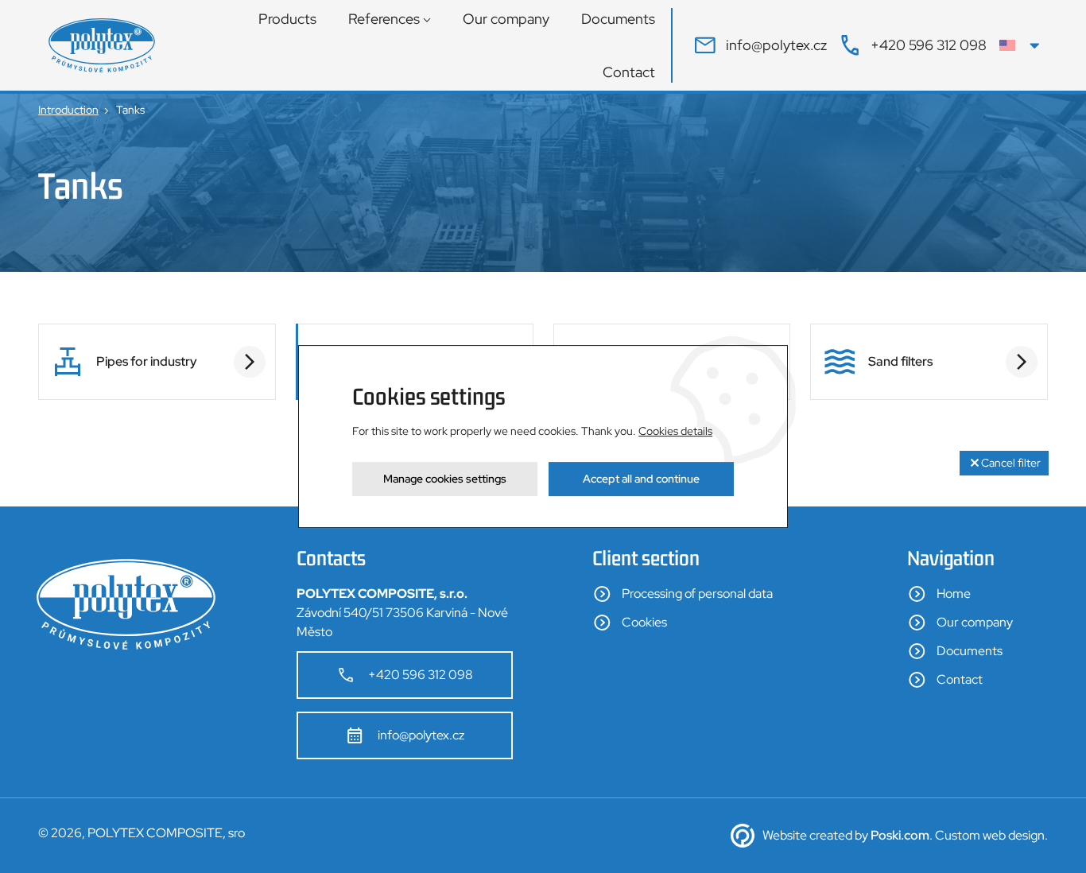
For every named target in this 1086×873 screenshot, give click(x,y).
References (384, 19)
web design (1014, 835)
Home (954, 593)
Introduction (68, 110)
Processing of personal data (697, 593)
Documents (618, 19)
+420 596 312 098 (420, 674)
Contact (629, 72)
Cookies (644, 622)
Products (287, 19)
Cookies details (675, 431)
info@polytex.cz (421, 735)
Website (784, 835)
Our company (506, 19)
